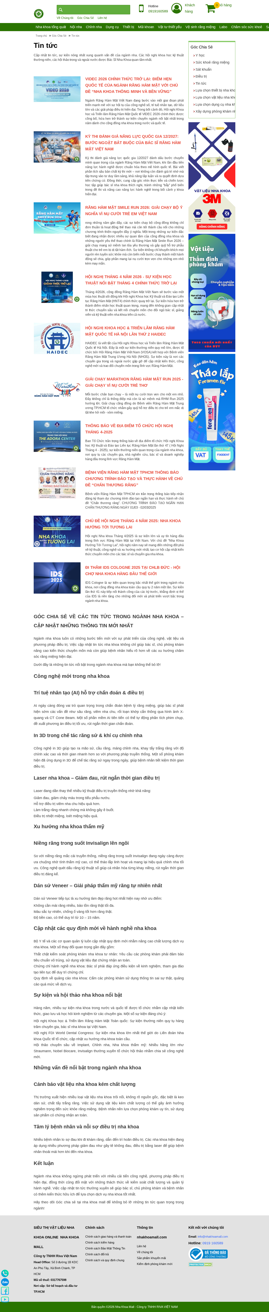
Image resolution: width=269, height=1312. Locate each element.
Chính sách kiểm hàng (99, 1242)
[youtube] (5, 1299)
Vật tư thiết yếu (170, 27)
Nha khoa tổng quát (51, 27)
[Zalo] (5, 1282)
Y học (200, 55)
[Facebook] (5, 1291)
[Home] (39, 13)
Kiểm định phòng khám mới (154, 1264)
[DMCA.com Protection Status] (200, 1264)
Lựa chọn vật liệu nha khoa (217, 97)
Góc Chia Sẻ (85, 17)
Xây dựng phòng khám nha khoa (221, 111)
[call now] (5, 1273)
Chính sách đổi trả (97, 1254)
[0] (209, 8)
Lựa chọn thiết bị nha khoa (216, 90)
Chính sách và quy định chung (104, 1260)
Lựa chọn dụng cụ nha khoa (218, 104)
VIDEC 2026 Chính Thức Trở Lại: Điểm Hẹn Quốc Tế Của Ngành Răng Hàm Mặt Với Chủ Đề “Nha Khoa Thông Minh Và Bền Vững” (131, 85)
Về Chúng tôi (65, 17)
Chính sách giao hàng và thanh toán (108, 1236)
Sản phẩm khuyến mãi (151, 1258)
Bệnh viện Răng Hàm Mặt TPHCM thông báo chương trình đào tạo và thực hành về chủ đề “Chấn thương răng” (134, 478)
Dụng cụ (112, 27)
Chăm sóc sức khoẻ (246, 27)
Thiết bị (128, 27)
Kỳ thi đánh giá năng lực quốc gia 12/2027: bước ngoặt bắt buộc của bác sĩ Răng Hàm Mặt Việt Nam (133, 142)
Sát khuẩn (203, 69)
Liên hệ (102, 17)
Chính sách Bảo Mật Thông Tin (105, 1248)
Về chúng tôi (145, 1252)
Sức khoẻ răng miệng (212, 62)
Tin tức (201, 83)
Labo (223, 27)
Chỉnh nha (94, 27)
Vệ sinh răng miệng (200, 27)
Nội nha (76, 27)
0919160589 (158, 11)
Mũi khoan (146, 27)
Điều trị (201, 76)
